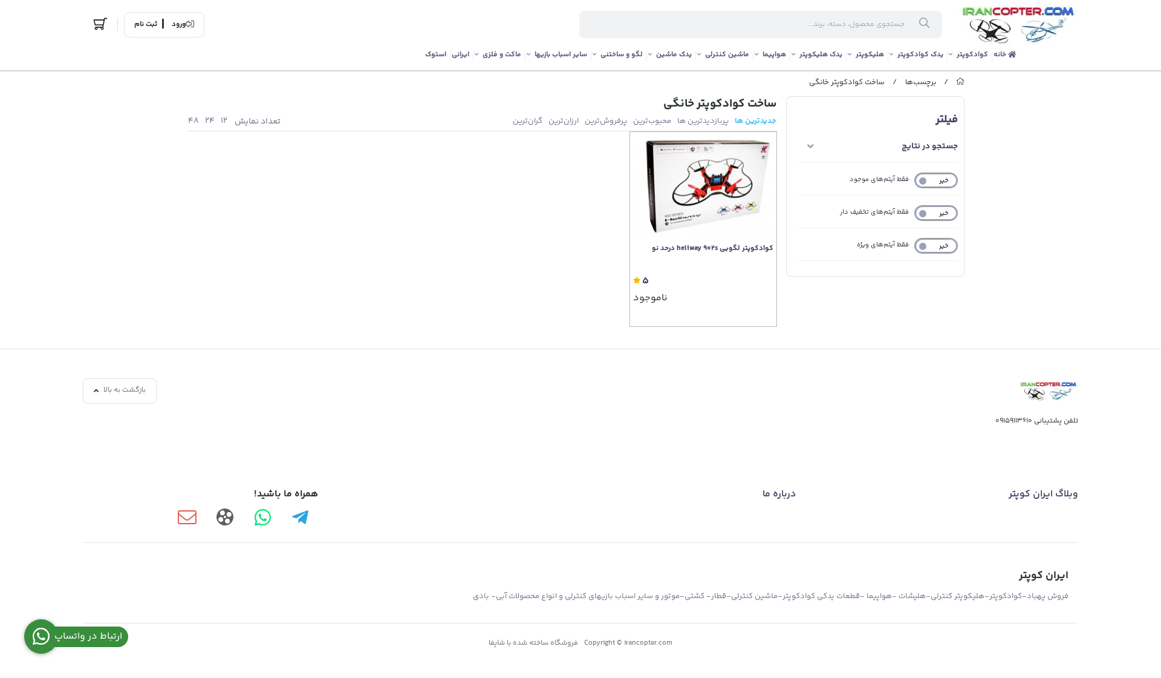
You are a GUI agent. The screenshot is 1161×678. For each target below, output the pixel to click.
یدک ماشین (674, 55)
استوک (435, 55)
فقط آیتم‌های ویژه (883, 245)
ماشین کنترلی (727, 55)
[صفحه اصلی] (960, 82)
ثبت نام (145, 24)
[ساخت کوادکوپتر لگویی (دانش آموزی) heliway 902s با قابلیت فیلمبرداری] (703, 184)
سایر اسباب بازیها (561, 55)
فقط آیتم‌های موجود (879, 179)
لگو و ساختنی (621, 55)
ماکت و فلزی (502, 55)
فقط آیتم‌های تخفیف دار (874, 212)
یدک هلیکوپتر (820, 55)
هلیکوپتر (870, 55)
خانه (1001, 55)
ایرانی (460, 55)
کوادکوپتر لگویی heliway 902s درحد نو (712, 248)
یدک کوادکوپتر (920, 55)
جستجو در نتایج (930, 146)
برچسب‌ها (920, 82)
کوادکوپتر (972, 55)
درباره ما (779, 494)
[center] (924, 25)
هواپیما (774, 55)
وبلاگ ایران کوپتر (1043, 494)
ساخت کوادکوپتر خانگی (847, 82)
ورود (179, 24)
